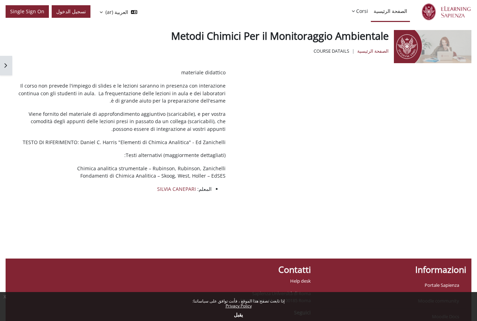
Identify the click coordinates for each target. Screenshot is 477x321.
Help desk (300, 281)
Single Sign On (27, 11)
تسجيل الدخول (71, 11)
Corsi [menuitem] (362, 11)
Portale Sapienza (442, 285)
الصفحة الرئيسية (373, 51)
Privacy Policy (239, 306)
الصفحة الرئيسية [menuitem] (390, 11)
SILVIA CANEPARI (176, 189)
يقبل (238, 314)
